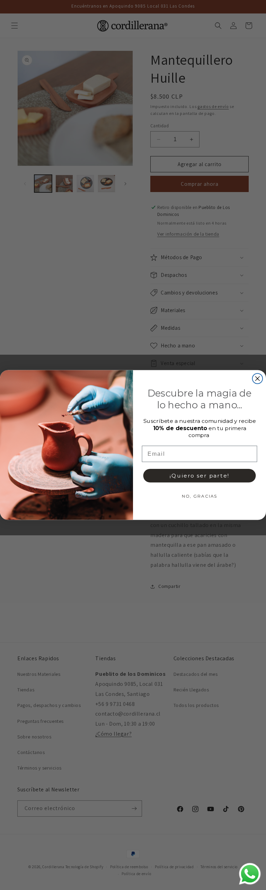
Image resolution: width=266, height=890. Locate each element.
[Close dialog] (257, 378)
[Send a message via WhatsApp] (250, 874)
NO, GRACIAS (199, 495)
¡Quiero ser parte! (199, 475)
